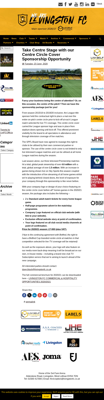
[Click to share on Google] (40, 295)
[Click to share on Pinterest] (45, 295)
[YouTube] (76, 5)
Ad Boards (47, 43)
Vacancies (62, 43)
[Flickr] (93, 5)
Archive (54, 38)
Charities (20, 43)
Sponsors (83, 38)
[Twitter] (70, 5)
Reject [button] (56, 396)
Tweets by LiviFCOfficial (6, 132)
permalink (30, 302)
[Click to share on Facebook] (24, 295)
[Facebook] (65, 5)
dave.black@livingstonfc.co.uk (36, 269)
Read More (67, 396)
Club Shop (35, 43)
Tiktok (99, 4)
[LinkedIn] (87, 5)
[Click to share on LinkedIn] (34, 295)
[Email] (60, 5)
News (14, 38)
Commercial (68, 38)
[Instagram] (82, 5)
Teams (32, 38)
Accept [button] (46, 396)
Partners (7, 43)
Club (21, 38)
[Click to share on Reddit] (50, 295)
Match (43, 38)
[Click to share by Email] (55, 295)
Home (6, 38)
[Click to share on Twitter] (29, 295)
